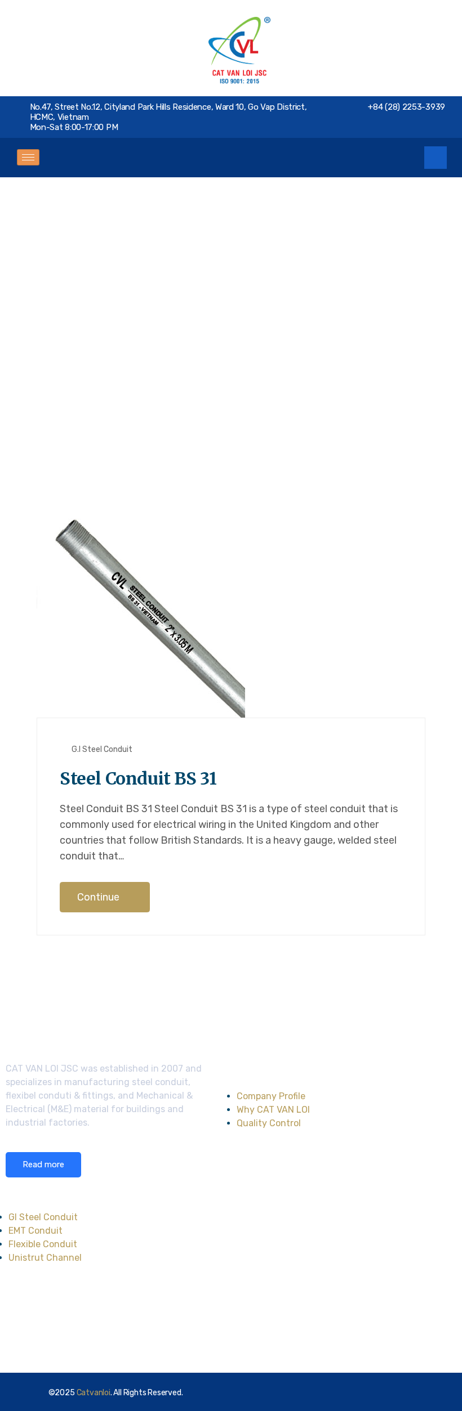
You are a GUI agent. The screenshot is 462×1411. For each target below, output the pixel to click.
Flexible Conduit (42, 1244)
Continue (99, 897)
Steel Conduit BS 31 (138, 778)
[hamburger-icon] (28, 157)
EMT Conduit (35, 1230)
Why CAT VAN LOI (273, 1109)
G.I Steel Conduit (102, 749)
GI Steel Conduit (43, 1217)
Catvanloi (93, 1392)
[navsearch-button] (435, 157)
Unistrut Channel (45, 1257)
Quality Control (269, 1123)
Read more (43, 1164)
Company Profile (271, 1096)
